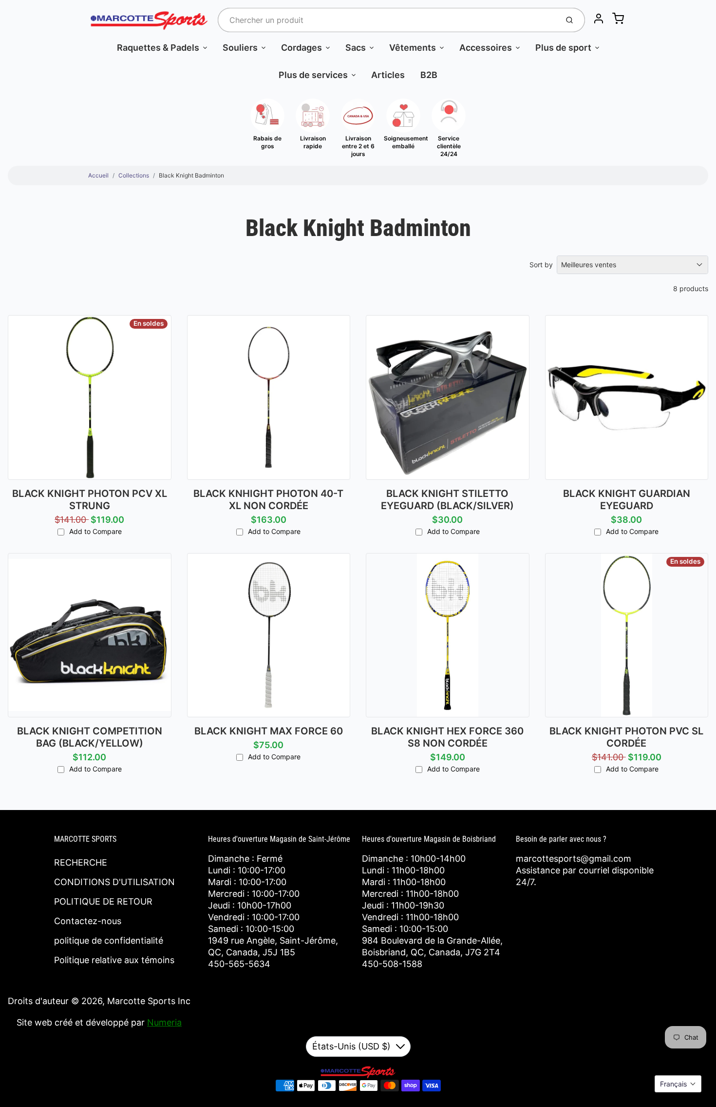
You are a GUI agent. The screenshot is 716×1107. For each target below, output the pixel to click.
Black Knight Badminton (191, 175)
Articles (388, 75)
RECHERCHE (80, 862)
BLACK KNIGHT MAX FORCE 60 (268, 731)
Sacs (355, 47)
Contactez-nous (87, 921)
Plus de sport (563, 47)
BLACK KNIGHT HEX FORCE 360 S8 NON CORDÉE (447, 737)
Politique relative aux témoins (114, 960)
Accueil (98, 175)
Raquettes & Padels (158, 47)
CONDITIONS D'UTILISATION (114, 882)
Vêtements (412, 47)
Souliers (240, 47)
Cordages (301, 47)
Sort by (541, 264)
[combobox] (387, 20)
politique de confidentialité (108, 940)
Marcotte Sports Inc (148, 1001)
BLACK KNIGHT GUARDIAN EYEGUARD (626, 500)
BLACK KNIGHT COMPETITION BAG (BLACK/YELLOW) (89, 737)
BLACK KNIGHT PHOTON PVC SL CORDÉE (626, 737)
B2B (428, 75)
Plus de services (313, 75)
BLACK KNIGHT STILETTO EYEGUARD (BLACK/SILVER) (447, 500)
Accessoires (485, 47)
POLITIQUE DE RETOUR (103, 901)
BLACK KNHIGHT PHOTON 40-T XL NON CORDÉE (268, 500)
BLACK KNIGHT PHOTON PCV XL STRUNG (89, 500)
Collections (133, 175)
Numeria (164, 1022)
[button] (678, 1084)
